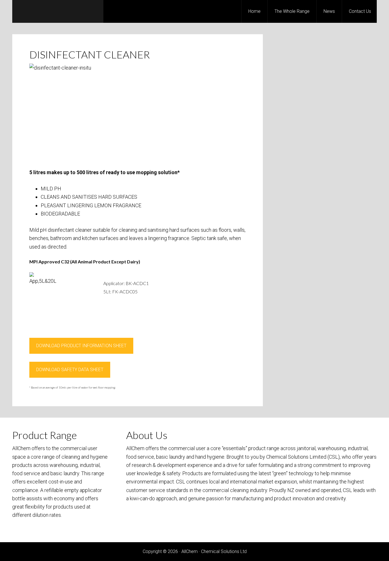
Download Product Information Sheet (81, 345)
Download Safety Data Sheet (69, 369)
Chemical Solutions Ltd (224, 551)
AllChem (57, 11)
